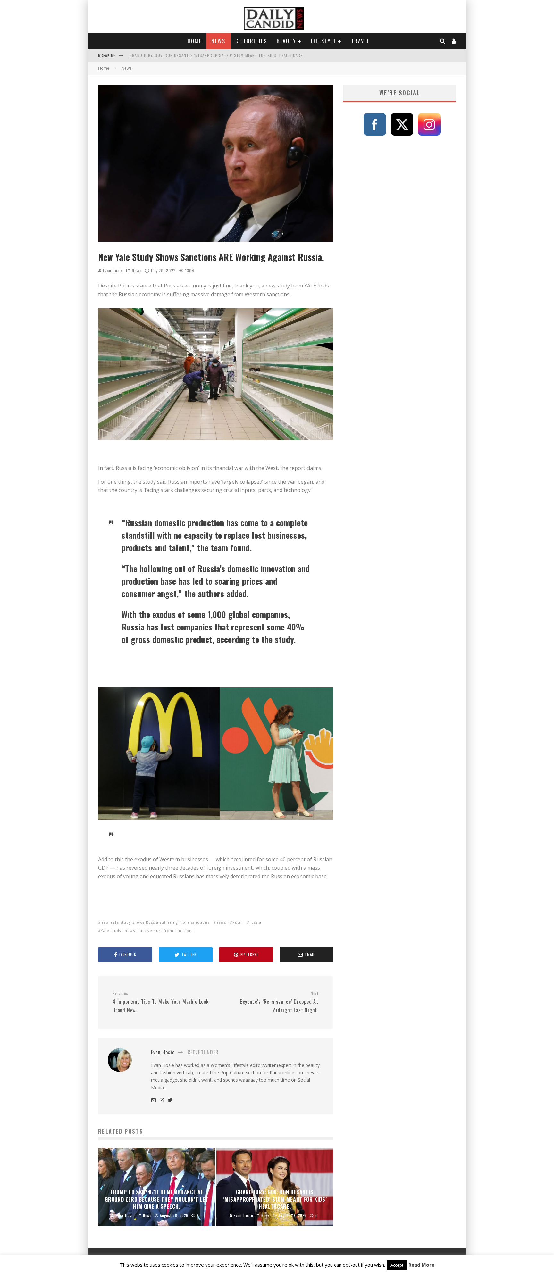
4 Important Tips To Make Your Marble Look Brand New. (161, 1002)
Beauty (286, 41)
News (218, 41)
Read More (421, 1265)
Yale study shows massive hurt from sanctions (147, 930)
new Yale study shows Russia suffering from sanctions (155, 922)
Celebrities (251, 41)
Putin (237, 922)
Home (195, 41)
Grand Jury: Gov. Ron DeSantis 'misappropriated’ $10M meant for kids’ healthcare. (217, 55)
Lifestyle (324, 41)
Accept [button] (396, 1265)
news (221, 922)
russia (255, 922)
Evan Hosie (112, 270)
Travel (360, 41)
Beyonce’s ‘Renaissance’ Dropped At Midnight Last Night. (279, 1002)
